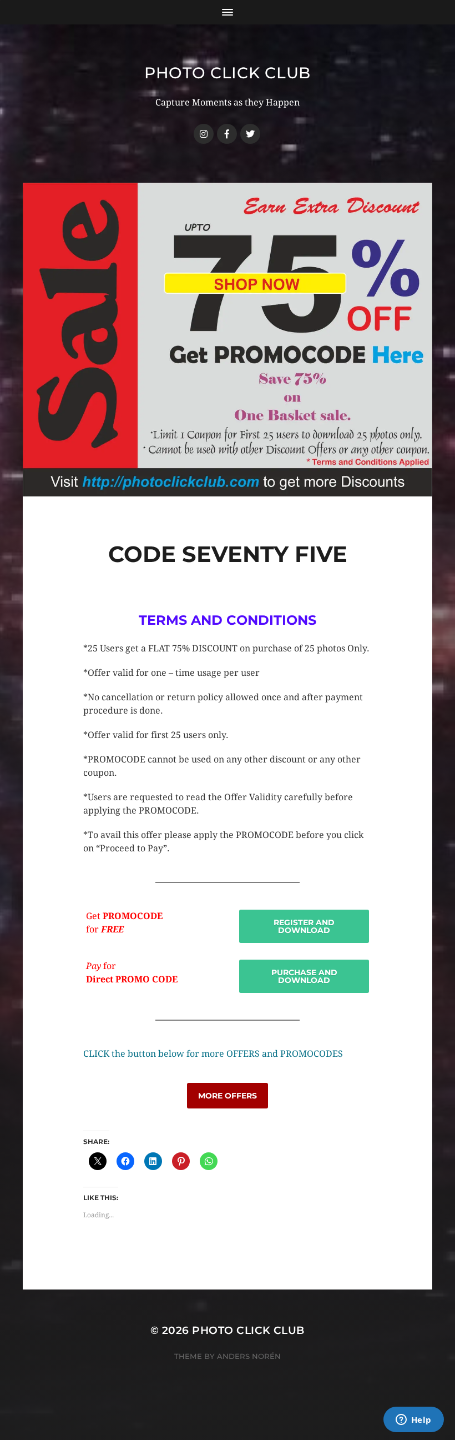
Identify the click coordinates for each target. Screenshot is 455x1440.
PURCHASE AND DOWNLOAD (304, 976)
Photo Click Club (227, 72)
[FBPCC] (227, 134)
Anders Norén (249, 1356)
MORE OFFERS (227, 1096)
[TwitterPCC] (250, 134)
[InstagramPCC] (204, 134)
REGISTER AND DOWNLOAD (304, 926)
